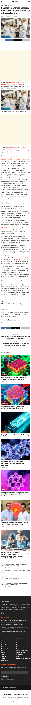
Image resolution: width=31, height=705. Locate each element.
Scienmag (6, 687)
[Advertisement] (15, 44)
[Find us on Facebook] (1, 613)
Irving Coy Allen (14, 82)
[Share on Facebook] (9, 40)
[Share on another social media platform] (26, 40)
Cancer (2, 654)
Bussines (3, 652)
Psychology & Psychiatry (22, 650)
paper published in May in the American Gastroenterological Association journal (15, 157)
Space (17, 656)
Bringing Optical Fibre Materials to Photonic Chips (15, 435)
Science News (7, 5)
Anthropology (4, 641)
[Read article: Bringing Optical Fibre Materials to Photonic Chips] (15, 422)
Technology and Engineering (23, 658)
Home (2, 5)
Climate (3, 658)
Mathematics (19, 643)
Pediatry (18, 646)
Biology (3, 646)
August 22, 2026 (4, 410)
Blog (2, 650)
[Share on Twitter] (17, 40)
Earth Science (4, 660)
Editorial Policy (20, 639)
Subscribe (5, 676)
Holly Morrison (20, 260)
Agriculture (3, 639)
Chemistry (13, 5)
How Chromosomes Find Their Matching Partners (12, 624)
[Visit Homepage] (15, 1)
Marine (17, 641)
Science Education (20, 652)
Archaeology (4, 643)
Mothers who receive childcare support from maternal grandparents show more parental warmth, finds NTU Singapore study (12, 555)
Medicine (18, 644)
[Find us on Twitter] (4, 613)
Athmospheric (4, 644)
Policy (17, 648)
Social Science (19, 654)
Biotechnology (4, 648)
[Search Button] (29, 1)
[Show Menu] (1, 1)
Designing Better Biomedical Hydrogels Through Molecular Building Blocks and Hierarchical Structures (15, 494)
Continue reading (15, 701)
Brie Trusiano (7, 261)
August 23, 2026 (4, 381)
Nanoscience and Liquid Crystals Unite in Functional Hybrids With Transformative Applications (12, 463)
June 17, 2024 (3, 16)
